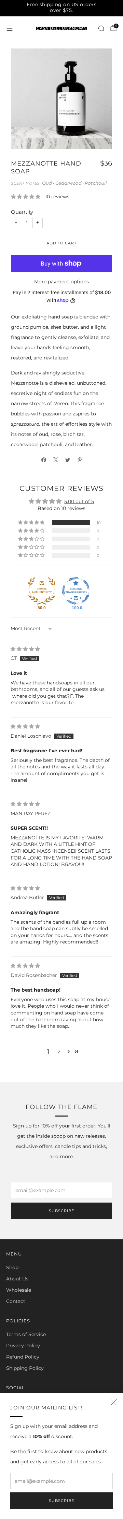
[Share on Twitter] (67, 460)
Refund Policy (22, 1357)
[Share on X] (55, 460)
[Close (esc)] (114, 1402)
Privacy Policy (23, 1346)
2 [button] (59, 1051)
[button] (26, 197)
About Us (17, 1279)
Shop (12, 1267)
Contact (15, 1301)
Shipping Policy (25, 1368)
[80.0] (41, 591)
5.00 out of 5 (79, 501)
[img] (25, 649)
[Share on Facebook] (43, 460)
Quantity (22, 212)
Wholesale (18, 1290)
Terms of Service (26, 1334)
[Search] (101, 28)
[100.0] (76, 591)
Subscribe (61, 1500)
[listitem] (61, 8)
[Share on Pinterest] (79, 460)
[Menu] (9, 28)
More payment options (61, 282)
